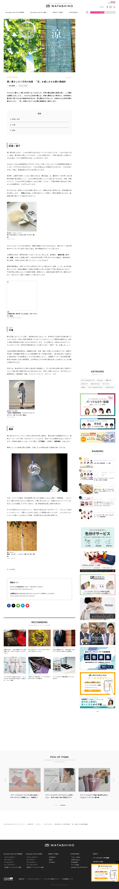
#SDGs (83, 387)
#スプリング (84, 383)
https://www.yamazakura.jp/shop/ (22, 596)
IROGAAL (52, 862)
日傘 (13, 125)
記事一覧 (30, 824)
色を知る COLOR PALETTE (79, 867)
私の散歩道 (74, 862)
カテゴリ (38, 824)
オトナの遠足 (75, 864)
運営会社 (21, 879)
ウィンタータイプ (9, 864)
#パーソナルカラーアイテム (96, 387)
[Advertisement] (39, 712)
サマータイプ (8, 859)
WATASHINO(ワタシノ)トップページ (14, 824)
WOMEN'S (52, 857)
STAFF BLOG (73, 12)
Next (113, 780)
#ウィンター (106, 383)
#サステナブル (109, 387)
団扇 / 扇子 (16, 119)
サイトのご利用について (52, 879)
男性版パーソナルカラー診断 (35, 867)
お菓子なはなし (75, 859)
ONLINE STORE (110, 12)
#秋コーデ (108, 380)
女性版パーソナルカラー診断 (12, 867)
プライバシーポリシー (34, 879)
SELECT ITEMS (58, 12)
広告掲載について (68, 879)
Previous (5, 780)
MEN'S (51, 859)
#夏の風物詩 (12, 85)
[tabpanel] (24, 784)
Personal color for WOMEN (15, 12)
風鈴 (13, 130)
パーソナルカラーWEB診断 (97, 12)
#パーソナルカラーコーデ (87, 380)
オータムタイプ (8, 862)
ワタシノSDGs (75, 857)
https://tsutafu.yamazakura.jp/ (21, 589)
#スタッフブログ (23, 85)
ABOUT (102, 7)
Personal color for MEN (38, 12)
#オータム (100, 380)
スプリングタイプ (9, 857)
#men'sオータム (95, 383)
